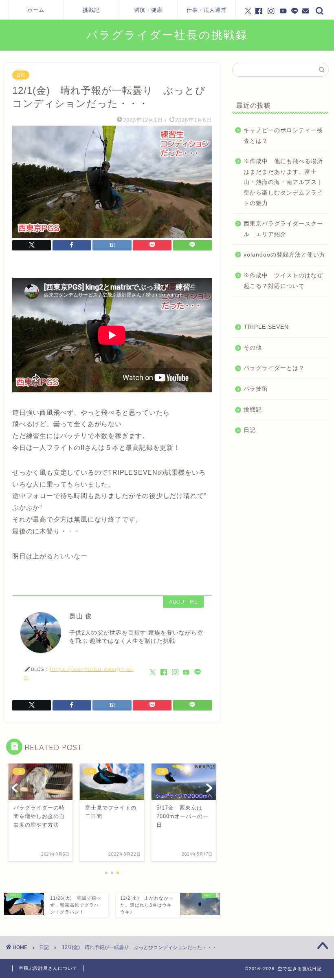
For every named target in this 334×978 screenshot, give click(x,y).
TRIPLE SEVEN (266, 327)
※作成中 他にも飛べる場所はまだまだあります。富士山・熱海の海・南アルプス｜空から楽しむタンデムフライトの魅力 (283, 182)
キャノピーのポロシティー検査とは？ (283, 135)
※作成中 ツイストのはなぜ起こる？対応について (283, 280)
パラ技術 (256, 389)
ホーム (35, 10)
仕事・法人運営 (206, 10)
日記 (20, 75)
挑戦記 (91, 10)
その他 (253, 348)
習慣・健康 (148, 10)
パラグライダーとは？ (274, 368)
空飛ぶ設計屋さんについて (48, 968)
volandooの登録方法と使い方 (284, 255)
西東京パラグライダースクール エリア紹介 (283, 229)
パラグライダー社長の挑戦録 (167, 35)
